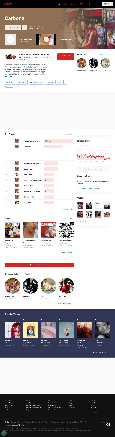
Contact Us (9, 405)
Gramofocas (81, 71)
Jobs (6, 407)
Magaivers (93, 71)
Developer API (52, 405)
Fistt (105, 71)
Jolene (25, 340)
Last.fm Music (75, 428)
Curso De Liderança (26, 39)
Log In (95, 4)
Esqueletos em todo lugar (33, 163)
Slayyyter (80, 345)
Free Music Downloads (55, 407)
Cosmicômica (46, 240)
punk (59, 82)
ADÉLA (7, 343)
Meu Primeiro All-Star (67, 39)
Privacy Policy (45, 428)
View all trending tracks (100, 352)
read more (8, 76)
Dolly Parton (27, 343)
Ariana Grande (99, 343)
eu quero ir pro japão (32, 191)
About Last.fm (10, 403)
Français (28, 422)
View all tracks (67, 209)
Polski (47, 422)
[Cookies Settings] (4, 433)
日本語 (41, 422)
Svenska (70, 422)
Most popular (67, 218)
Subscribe (72, 407)
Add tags (65, 82)
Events (73, 4)
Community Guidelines (33, 407)
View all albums (67, 252)
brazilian (50, 82)
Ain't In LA (8, 340)
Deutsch (14, 422)
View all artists (105, 54)
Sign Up (107, 4)
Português (54, 422)
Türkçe (76, 422)
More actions (24, 27)
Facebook (94, 403)
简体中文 (83, 422)
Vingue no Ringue (65, 240)
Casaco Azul (28, 186)
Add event (82, 189)
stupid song (63, 340)
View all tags (9, 87)
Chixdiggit (41, 72)
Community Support (33, 405)
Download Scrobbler (55, 403)
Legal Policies (54, 428)
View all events (94, 189)
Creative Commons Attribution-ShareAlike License (58, 430)
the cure (44, 340)
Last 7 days (68, 134)
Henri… (42, 74)
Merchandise (52, 410)
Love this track (21, 141)
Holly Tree (62, 296)
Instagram (94, 410)
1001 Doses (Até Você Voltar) (34, 180)
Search (59, 4)
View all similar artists (65, 303)
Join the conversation (40, 265)
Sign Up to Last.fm (66, 57)
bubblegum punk (25, 64)
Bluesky (93, 407)
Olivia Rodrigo (45, 343)
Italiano (35, 422)
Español (20, 422)
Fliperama (28, 147)
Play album (10, 39)
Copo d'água (28, 169)
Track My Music (31, 403)
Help (27, 410)
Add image (82, 221)
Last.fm (10, 3)
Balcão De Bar (29, 197)
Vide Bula (27, 202)
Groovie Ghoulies (13, 74)
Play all (24, 134)
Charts (82, 4)
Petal (96, 340)
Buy (7, 235)
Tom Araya (28, 174)
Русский (62, 422)
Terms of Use (36, 428)
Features (8, 410)
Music (65, 4)
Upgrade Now (100, 169)
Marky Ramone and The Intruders (26, 72)
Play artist (14, 27)
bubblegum (22, 82)
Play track (11, 141)
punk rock (9, 82)
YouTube (94, 412)
